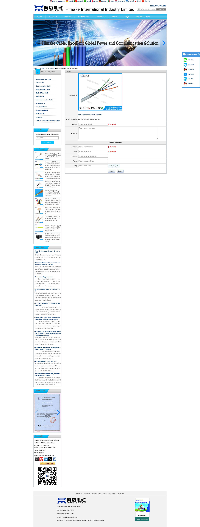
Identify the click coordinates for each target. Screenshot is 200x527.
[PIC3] (100, 65)
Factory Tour (83, 16)
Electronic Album (142, 519)
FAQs (126, 16)
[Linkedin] (46, 459)
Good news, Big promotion (43, 277)
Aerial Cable (40, 96)
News (114, 16)
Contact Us (100, 16)
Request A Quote (158, 6)
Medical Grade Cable (43, 89)
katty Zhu (190, 64)
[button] (97, 64)
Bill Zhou (190, 79)
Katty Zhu (190, 69)
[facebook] (54, 459)
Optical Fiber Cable (42, 93)
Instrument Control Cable (44, 100)
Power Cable (40, 82)
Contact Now (47, 463)
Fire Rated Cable (41, 107)
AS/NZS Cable (40, 114)
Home (39, 16)
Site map (112, 493)
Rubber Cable (40, 103)
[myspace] (37, 459)
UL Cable (39, 117)
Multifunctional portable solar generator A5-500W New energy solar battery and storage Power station (52, 237)
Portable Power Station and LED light (48, 121)
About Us (53, 16)
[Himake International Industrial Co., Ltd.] (48, 11)
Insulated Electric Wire (43, 79)
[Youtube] (41, 459)
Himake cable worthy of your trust (46, 361)
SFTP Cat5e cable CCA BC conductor (90, 115)
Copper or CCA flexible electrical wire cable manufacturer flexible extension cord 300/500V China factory (52, 165)
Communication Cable (46, 68)
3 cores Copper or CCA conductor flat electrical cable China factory (52, 218)
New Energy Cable (42, 110)
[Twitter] (50, 459)
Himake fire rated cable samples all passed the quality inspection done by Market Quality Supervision (48, 333)
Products (67, 16)
